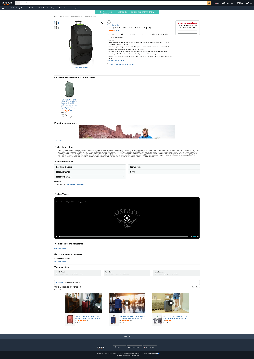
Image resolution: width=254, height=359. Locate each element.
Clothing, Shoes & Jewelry (61, 16)
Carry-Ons (93, 16)
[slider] (123, 236)
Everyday (75, 8)
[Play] (56, 236)
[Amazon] (7, 2)
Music (60, 8)
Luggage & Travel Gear (76, 16)
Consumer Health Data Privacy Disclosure (129, 353)
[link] (69, 104)
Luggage (86, 16)
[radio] (56, 23)
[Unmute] (198, 236)
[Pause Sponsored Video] (99, 307)
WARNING (59, 282)
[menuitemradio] (194, 236)
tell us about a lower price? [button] (76, 184)
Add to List (181, 32)
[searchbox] (113, 3)
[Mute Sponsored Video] (99, 311)
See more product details (116, 60)
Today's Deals (20, 8)
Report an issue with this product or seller (122, 64)
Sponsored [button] (57, 289)
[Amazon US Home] (100, 348)
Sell (48, 8)
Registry (54, 8)
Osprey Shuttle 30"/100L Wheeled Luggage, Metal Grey (73, 202)
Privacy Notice (112, 353)
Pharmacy (67, 8)
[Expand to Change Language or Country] (124, 347)
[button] (4, 8)
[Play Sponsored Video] (127, 303)
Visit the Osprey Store (113, 25)
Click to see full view (81, 67)
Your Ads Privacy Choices (149, 353)
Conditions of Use (102, 353)
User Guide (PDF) (60, 248)
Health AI (11, 8)
